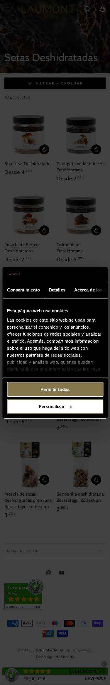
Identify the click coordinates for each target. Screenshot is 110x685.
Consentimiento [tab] (23, 289)
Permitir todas (55, 389)
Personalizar (52, 406)
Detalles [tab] (56, 289)
